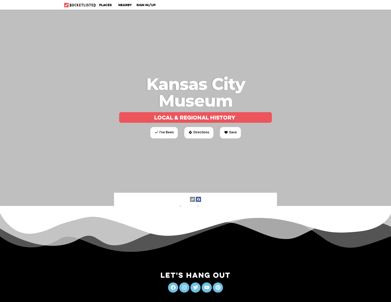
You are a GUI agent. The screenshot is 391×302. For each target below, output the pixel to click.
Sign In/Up (146, 5)
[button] (164, 132)
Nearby (125, 5)
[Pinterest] (218, 287)
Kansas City (209, 206)
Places (105, 5)
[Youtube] (207, 287)
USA (175, 206)
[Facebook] (198, 199)
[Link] (192, 199)
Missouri (189, 206)
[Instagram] (184, 287)
